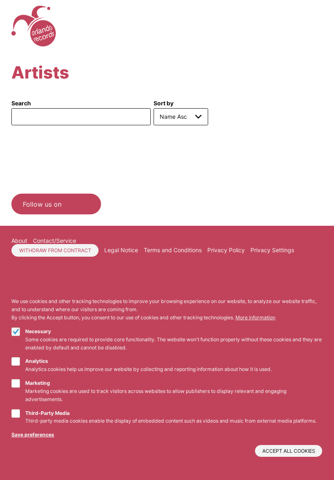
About (19, 240)
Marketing (37, 383)
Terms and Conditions (173, 250)
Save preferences (32, 435)
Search (21, 103)
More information (255, 317)
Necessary (38, 331)
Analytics (36, 361)
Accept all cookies (288, 451)
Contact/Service (54, 240)
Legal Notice (121, 250)
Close (319, 292)
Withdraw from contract (55, 250)
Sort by (164, 103)
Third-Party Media (47, 413)
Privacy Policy (226, 250)
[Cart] (308, 26)
